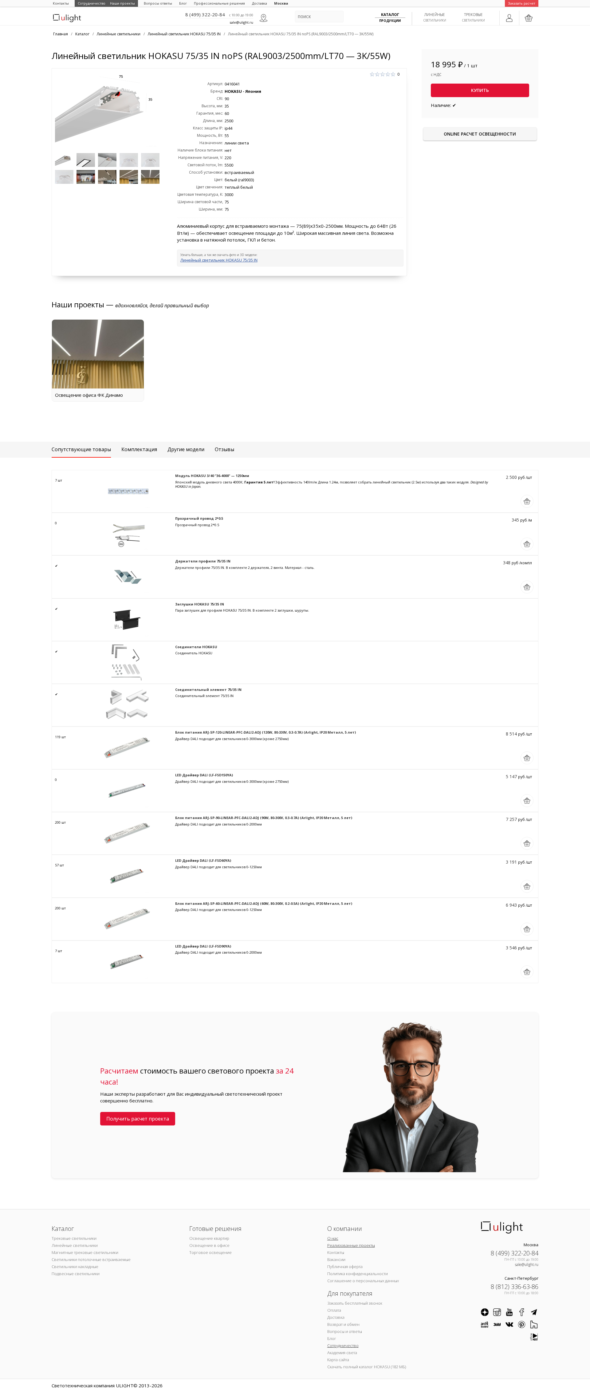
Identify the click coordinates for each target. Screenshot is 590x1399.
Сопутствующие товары (81, 449)
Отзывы (224, 449)
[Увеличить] (107, 111)
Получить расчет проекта (137, 1118)
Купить (480, 90)
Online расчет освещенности (480, 134)
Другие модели (185, 449)
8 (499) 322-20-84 (205, 14)
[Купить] (527, 501)
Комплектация (139, 449)
